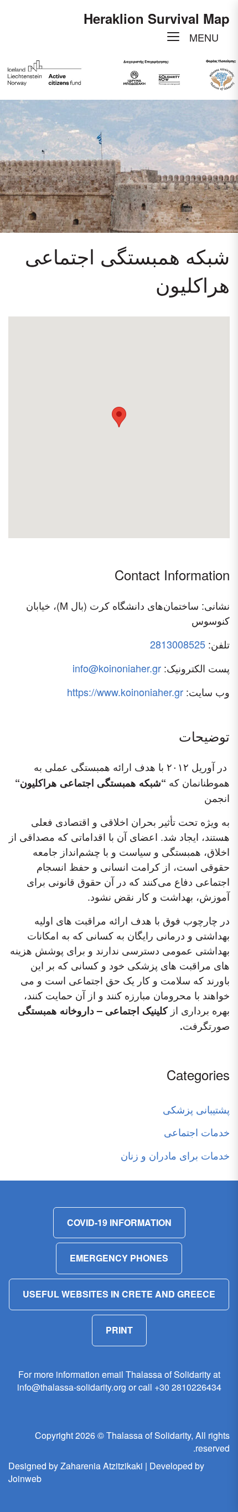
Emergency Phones (119, 1258)
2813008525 (177, 644)
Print (119, 1330)
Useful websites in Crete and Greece (119, 1294)
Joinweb (25, 1478)
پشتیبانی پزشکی (196, 1109)
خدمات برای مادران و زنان (175, 1155)
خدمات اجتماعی (197, 1132)
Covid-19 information (119, 1222)
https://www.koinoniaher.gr (125, 692)
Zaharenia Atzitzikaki (101, 1465)
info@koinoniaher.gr (117, 668)
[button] (119, 417)
